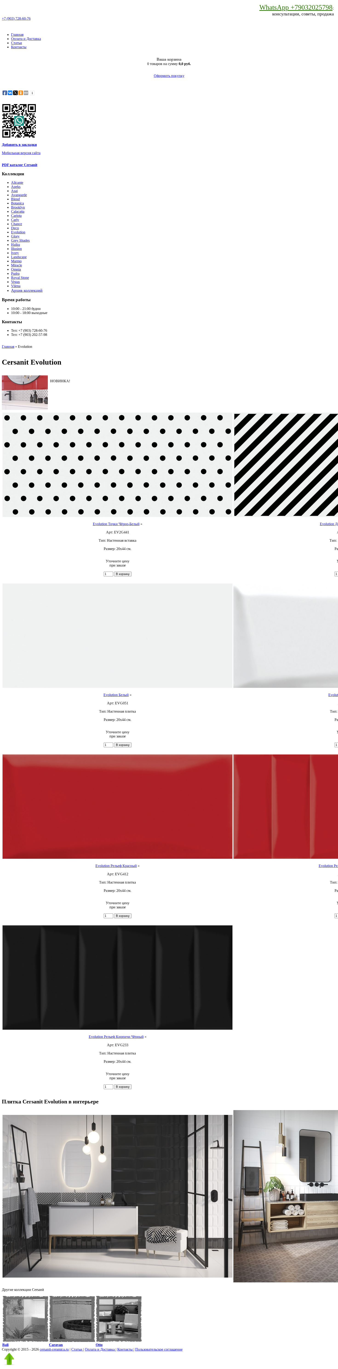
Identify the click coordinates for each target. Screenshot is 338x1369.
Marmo (16, 261)
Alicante (17, 182)
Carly (15, 220)
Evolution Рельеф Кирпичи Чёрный (116, 1037)
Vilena (15, 286)
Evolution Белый (116, 695)
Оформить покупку (169, 76)
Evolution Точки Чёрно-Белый (116, 524)
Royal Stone (20, 278)
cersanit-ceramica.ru (54, 1349)
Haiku (15, 245)
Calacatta (17, 211)
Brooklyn (18, 207)
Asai (14, 191)
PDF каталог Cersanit (19, 165)
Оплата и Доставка (26, 39)
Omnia (16, 269)
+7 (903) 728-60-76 (16, 18)
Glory (15, 236)
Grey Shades (20, 240)
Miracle (16, 265)
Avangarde (19, 195)
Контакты (18, 47)
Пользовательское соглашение (159, 1349)
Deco (15, 228)
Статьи (16, 43)
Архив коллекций (27, 290)
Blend (15, 199)
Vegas (15, 282)
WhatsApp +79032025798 (295, 7)
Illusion (16, 249)
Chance (16, 224)
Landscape (19, 257)
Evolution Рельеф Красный (116, 866)
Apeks (15, 187)
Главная (17, 35)
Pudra (15, 273)
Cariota (16, 216)
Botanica (17, 203)
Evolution (18, 232)
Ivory (15, 253)
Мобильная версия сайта (21, 153)
